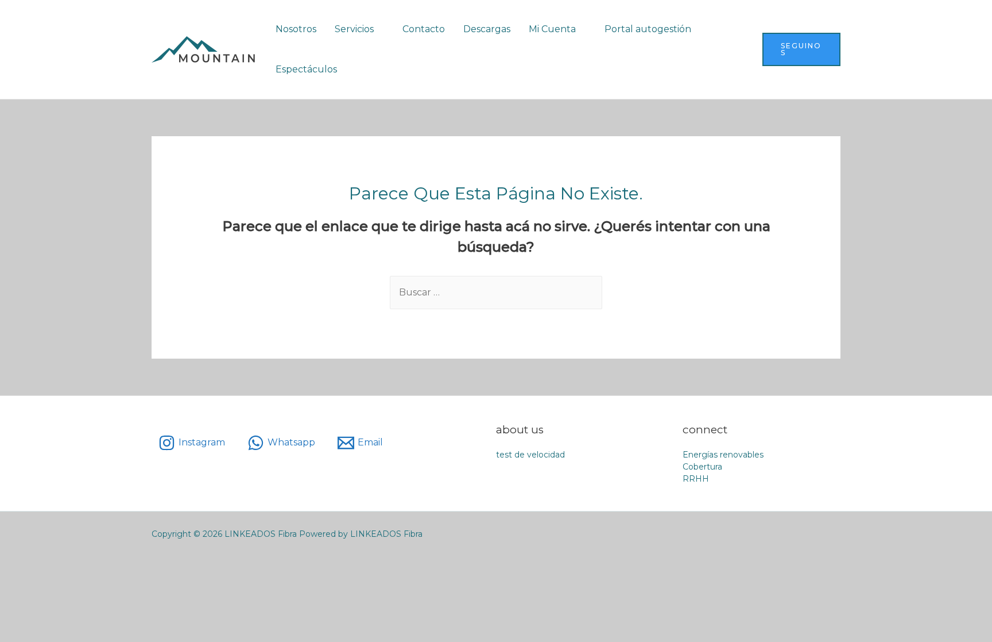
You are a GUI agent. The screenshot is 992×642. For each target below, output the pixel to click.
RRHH (696, 479)
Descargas (486, 29)
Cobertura (702, 467)
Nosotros (296, 29)
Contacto (423, 29)
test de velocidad (530, 454)
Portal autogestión (647, 29)
